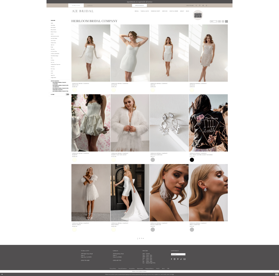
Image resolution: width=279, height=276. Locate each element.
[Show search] (196, 5)
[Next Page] (143, 238)
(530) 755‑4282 (85, 260)
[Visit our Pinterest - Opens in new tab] (177, 259)
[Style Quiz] (198, 15)
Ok (276, 274)
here (173, 274)
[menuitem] (76, 5)
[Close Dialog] (2, 274)
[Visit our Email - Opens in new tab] (184, 259)
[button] (203, 5)
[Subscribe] (184, 254)
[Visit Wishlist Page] (199, 5)
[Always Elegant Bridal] (82, 11)
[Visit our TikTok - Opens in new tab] (181, 259)
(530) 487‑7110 (117, 260)
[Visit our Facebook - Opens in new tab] (171, 259)
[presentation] (67, 94)
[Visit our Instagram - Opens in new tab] (174, 259)
